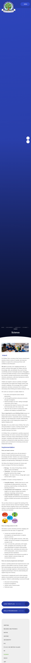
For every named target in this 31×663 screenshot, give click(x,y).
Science (15, 329)
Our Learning (9, 327)
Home (2, 327)
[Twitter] (28, 138)
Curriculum (17, 327)
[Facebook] (28, 141)
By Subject (25, 327)
